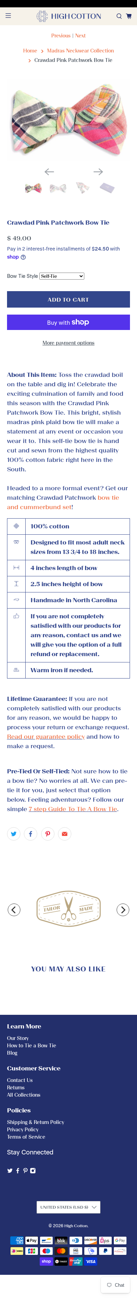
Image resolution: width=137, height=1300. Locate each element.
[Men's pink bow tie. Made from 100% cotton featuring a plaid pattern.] (68, 120)
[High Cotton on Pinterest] (25, 1172)
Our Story (17, 1038)
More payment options (68, 343)
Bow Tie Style (22, 276)
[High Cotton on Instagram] (33, 1172)
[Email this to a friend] (64, 834)
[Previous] (14, 910)
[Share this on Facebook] (30, 834)
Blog (12, 1053)
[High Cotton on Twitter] (10, 1172)
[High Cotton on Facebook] (18, 1172)
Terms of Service (26, 1137)
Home (30, 51)
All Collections (23, 1095)
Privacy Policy (22, 1130)
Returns (16, 1088)
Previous (61, 36)
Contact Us (20, 1080)
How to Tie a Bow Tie (31, 1046)
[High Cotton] (68, 16)
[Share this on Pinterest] (47, 834)
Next (80, 36)
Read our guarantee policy (46, 736)
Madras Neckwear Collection (80, 51)
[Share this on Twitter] (13, 834)
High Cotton (75, 1225)
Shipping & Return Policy (35, 1122)
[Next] (123, 910)
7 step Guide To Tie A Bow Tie (73, 809)
